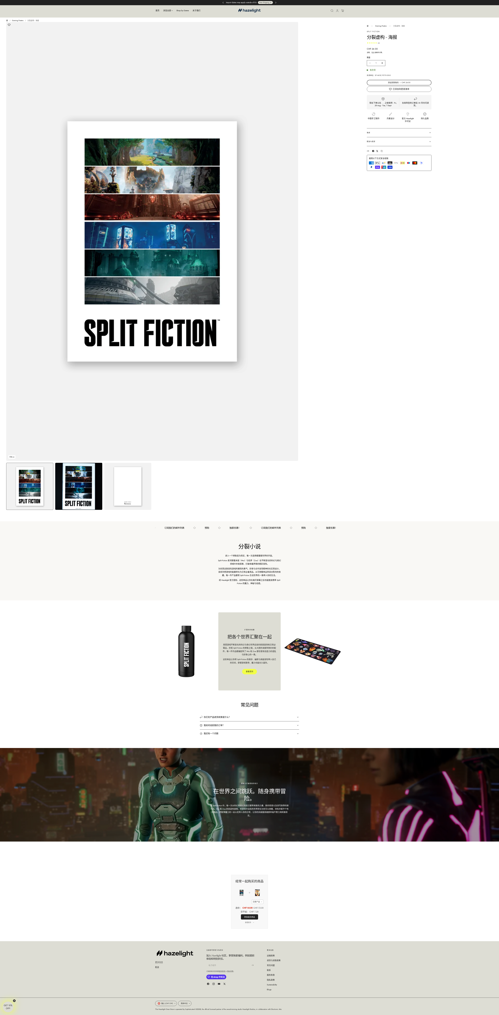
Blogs (269, 989)
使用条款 (222, 971)
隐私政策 (230, 971)
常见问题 (271, 965)
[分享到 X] (377, 151)
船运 (373, 52)
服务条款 (271, 975)
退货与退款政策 (274, 960)
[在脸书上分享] (373, 151)
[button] (332, 10)
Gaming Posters (17, 20)
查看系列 (249, 671)
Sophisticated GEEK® (193, 1009)
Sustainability (272, 984)
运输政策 (271, 955)
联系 (269, 970)
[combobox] (257, 902)
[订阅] (253, 965)
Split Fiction (373, 32)
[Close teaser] (14, 1000)
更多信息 (159, 962)
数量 (368, 57)
